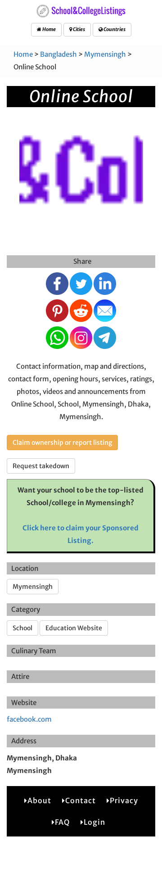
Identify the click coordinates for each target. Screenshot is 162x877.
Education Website (73, 628)
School (22, 628)
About (39, 800)
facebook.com (29, 719)
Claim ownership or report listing (62, 442)
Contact (80, 800)
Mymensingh (105, 54)
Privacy (124, 800)
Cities (78, 29)
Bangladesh (58, 54)
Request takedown (41, 466)
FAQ (62, 822)
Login (94, 822)
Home (48, 29)
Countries (114, 29)
